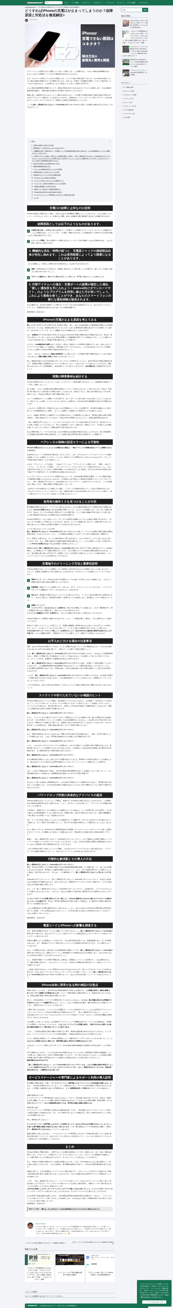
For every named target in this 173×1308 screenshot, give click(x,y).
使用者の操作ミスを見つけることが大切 (46, 172)
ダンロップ (120, 2)
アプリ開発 (75, 2)
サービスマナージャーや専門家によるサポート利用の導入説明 (54, 195)
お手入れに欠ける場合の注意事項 (45, 178)
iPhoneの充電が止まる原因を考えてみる (46, 163)
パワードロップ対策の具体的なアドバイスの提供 (50, 183)
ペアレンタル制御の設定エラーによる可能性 (47, 169)
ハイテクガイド (143, 2)
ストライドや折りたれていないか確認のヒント (49, 180)
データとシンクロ (128, 106)
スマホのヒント (98, 2)
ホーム (66, 2)
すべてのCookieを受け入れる (154, 1302)
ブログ (125, 117)
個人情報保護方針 (71, 1305)
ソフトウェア (109, 2)
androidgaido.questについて (48, 1305)
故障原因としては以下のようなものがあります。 (49, 148)
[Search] (61, 2)
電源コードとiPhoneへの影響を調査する (47, 189)
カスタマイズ (85, 2)
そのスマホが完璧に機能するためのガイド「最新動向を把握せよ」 (46, 1243)
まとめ (36, 198)
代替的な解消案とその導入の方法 (45, 186)
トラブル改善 (131, 2)
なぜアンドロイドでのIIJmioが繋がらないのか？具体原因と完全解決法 (93, 1243)
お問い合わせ (61, 1305)
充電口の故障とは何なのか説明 (43, 145)
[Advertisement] (70, 123)
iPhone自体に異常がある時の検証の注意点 (48, 192)
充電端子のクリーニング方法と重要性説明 (47, 175)
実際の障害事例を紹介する (42, 166)
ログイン (48, 1296)
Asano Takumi (33, 19)
